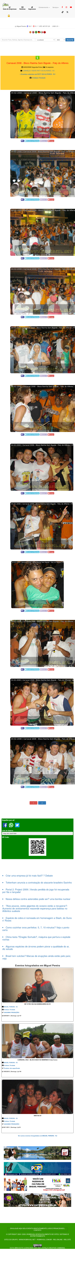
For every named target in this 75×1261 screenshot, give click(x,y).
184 (20, 1071)
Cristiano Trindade (39, 78)
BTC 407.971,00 (45, 26)
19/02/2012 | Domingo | (10, 1071)
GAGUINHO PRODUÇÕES (11, 1012)
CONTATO (37, 1230)
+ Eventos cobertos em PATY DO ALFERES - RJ (37, 74)
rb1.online (57, 1239)
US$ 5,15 (55, 26)
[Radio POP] (37, 1168)
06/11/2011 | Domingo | (10, 1127)
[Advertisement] (37, 48)
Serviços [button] (55, 7)
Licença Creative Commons (53, 1248)
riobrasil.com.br (44, 1239)
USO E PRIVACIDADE (56, 1228)
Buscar (69, 40)
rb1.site (67, 1239)
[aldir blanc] (37, 1184)
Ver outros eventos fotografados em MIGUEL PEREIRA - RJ (37, 1136)
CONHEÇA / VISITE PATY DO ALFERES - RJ (38, 71)
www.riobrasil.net (27, 1239)
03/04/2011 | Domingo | (10, 1016)
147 (20, 1016)
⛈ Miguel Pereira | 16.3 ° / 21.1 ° (27, 26)
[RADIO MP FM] (37, 1153)
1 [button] (33, 803)
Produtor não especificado (12, 1068)
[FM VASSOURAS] (37, 1200)
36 (20, 1127)
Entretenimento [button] (44, 7)
